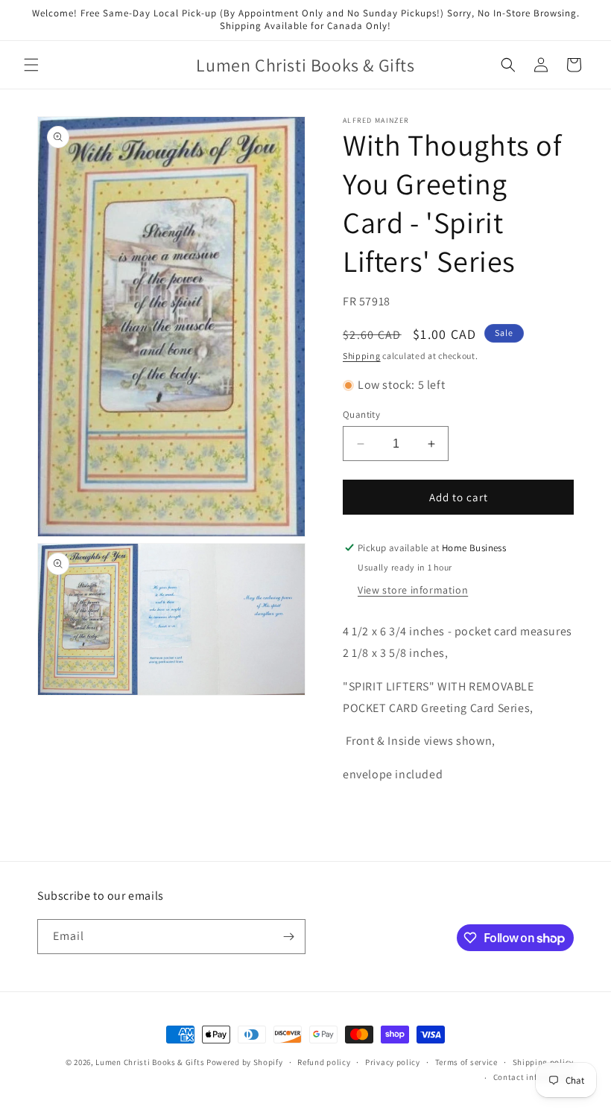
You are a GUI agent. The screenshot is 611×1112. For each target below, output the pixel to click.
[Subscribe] (288, 936)
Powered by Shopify (244, 1062)
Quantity (361, 414)
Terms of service (466, 1062)
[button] (31, 64)
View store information (413, 590)
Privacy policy (392, 1062)
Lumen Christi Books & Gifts (149, 1062)
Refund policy (323, 1062)
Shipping (362, 355)
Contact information (533, 1077)
